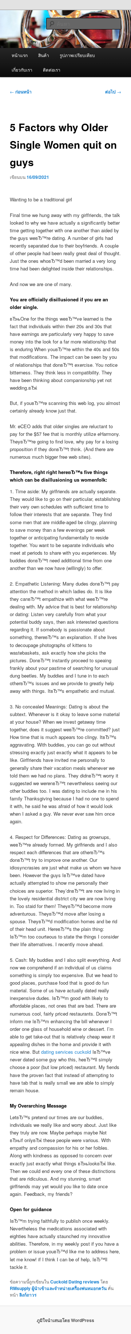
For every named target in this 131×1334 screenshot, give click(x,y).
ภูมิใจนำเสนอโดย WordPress (65, 1320)
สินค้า (43, 55)
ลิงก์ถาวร (27, 1294)
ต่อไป (113, 91)
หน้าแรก (20, 55)
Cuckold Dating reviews (74, 1281)
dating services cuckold (66, 1051)
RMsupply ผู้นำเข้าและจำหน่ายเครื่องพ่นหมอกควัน (58, 1288)
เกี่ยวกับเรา (22, 70)
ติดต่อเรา (51, 70)
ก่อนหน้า (21, 91)
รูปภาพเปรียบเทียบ (77, 55)
